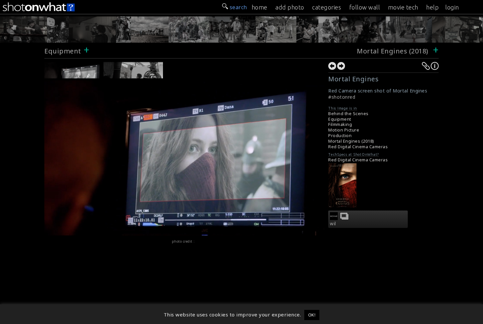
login (452, 7)
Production (340, 135)
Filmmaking (340, 124)
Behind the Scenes (348, 113)
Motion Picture (343, 130)
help (432, 7)
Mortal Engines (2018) (393, 51)
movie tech (403, 7)
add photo (289, 7)
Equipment (62, 51)
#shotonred (341, 97)
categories (326, 7)
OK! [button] (312, 315)
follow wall (364, 7)
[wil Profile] (334, 218)
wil (333, 224)
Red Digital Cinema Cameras (358, 147)
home (259, 7)
